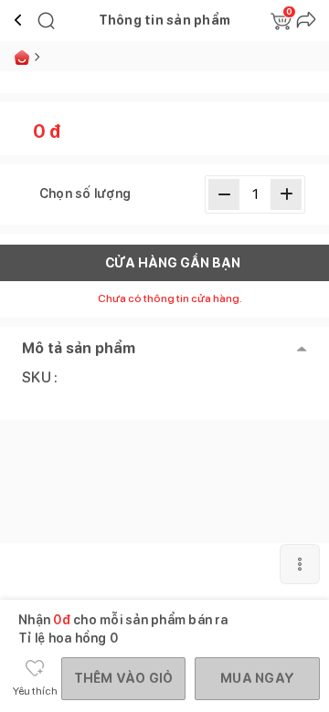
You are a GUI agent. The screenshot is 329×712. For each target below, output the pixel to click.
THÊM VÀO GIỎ (124, 678)
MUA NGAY (257, 678)
